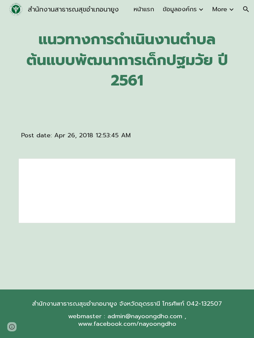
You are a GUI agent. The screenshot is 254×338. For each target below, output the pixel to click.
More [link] (219, 9)
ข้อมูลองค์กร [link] (180, 9)
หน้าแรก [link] (144, 9)
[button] (246, 9)
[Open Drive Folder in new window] (223, 167)
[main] (127, 60)
